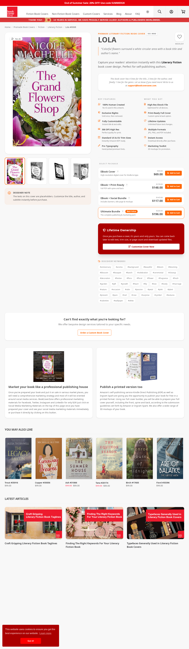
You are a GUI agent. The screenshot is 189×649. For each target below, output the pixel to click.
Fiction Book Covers (37, 13)
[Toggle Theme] (148, 12)
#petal (150, 289)
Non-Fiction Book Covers (65, 13)
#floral (139, 278)
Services (108, 13)
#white (131, 300)
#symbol (158, 295)
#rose (134, 295)
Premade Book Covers (24, 27)
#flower (150, 278)
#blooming (172, 267)
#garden (103, 284)
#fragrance (163, 278)
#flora (129, 278)
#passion (139, 289)
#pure (115, 295)
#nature (103, 289)
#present (103, 295)
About (128, 13)
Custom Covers (91, 13)
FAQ (137, 13)
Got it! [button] (31, 641)
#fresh (175, 278)
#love (154, 284)
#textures (171, 295)
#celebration (142, 272)
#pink (160, 289)
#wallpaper (118, 300)
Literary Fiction (55, 27)
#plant (170, 289)
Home (7, 27)
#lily (145, 284)
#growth (124, 284)
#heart (136, 284)
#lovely (164, 284)
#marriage (176, 284)
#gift (114, 284)
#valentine (104, 300)
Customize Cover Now (143, 246)
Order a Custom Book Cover (94, 332)
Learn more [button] (45, 633)
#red (125, 295)
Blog (118, 13)
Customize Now (50, 93)
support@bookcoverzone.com (142, 85)
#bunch (129, 272)
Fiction (41, 27)
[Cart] (183, 12)
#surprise (145, 295)
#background (133, 267)
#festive (118, 278)
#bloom (160, 267)
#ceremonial (158, 272)
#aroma (119, 267)
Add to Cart (175, 173)
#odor (127, 289)
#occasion (116, 289)
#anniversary (105, 267)
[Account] (171, 12)
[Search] (159, 12)
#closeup (172, 272)
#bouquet (117, 272)
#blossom (104, 272)
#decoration (105, 278)
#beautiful (148, 267)
